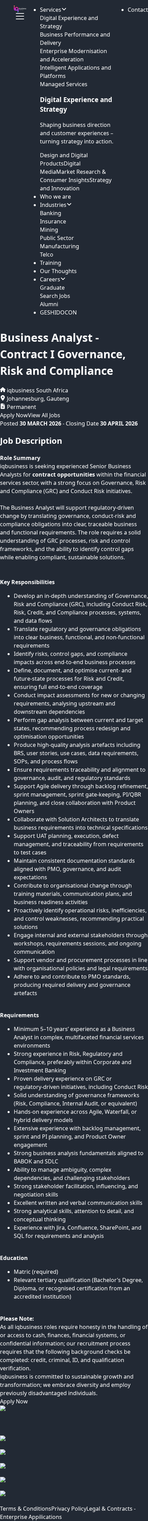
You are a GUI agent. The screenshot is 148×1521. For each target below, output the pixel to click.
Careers (50, 279)
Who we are (55, 196)
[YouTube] (74, 1497)
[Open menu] (20, 16)
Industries (53, 205)
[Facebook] (74, 1442)
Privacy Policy (68, 1508)
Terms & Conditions (25, 1508)
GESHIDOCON (58, 312)
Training (50, 263)
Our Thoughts (58, 271)
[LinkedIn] (74, 1470)
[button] (138, 9)
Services (50, 9)
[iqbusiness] (20, 9)
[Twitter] (74, 1484)
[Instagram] (74, 1456)
